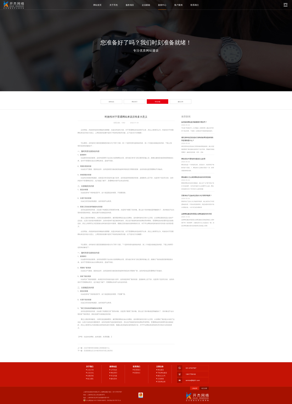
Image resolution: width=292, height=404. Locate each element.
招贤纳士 (137, 372)
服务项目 (130, 4)
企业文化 (90, 372)
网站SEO (134, 102)
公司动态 (114, 370)
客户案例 (178, 4)
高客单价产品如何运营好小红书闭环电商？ (196, 195)
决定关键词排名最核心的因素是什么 (97, 348)
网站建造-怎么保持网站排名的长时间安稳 (196, 177)
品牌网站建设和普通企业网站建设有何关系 (196, 214)
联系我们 (194, 4)
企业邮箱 (146, 4)
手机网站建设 (162, 372)
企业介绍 (90, 370)
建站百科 (180, 102)
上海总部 (194, 388)
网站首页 (97, 4)
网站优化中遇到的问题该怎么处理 (193, 159)
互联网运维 (161, 381)
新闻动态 (111, 102)
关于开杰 (114, 4)
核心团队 (90, 378)
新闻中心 (162, 4)
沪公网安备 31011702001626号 (96, 400)
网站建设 (160, 370)
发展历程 (90, 375)
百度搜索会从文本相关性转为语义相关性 (98, 350)
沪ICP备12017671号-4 (114, 400)
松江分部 (204, 388)
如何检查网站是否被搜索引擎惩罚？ (194, 122)
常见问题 (157, 102)
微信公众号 (161, 375)
